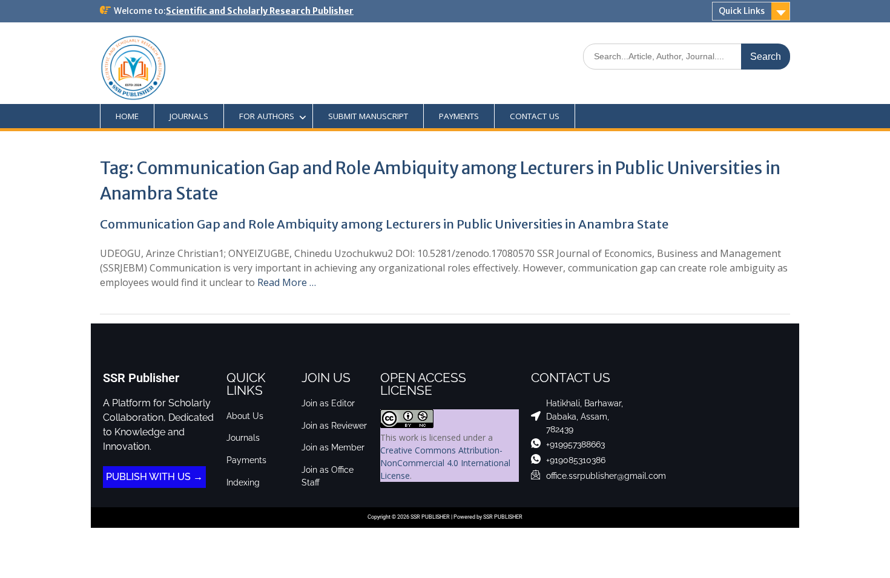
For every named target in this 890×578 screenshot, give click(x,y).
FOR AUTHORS (266, 116)
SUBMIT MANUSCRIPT (368, 116)
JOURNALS (189, 116)
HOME (127, 116)
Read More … (286, 282)
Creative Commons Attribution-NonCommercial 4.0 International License (445, 462)
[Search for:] (686, 56)
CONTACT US (534, 116)
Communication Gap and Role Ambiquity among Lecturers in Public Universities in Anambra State (384, 224)
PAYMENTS (459, 116)
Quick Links (742, 10)
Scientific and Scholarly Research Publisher (260, 10)
